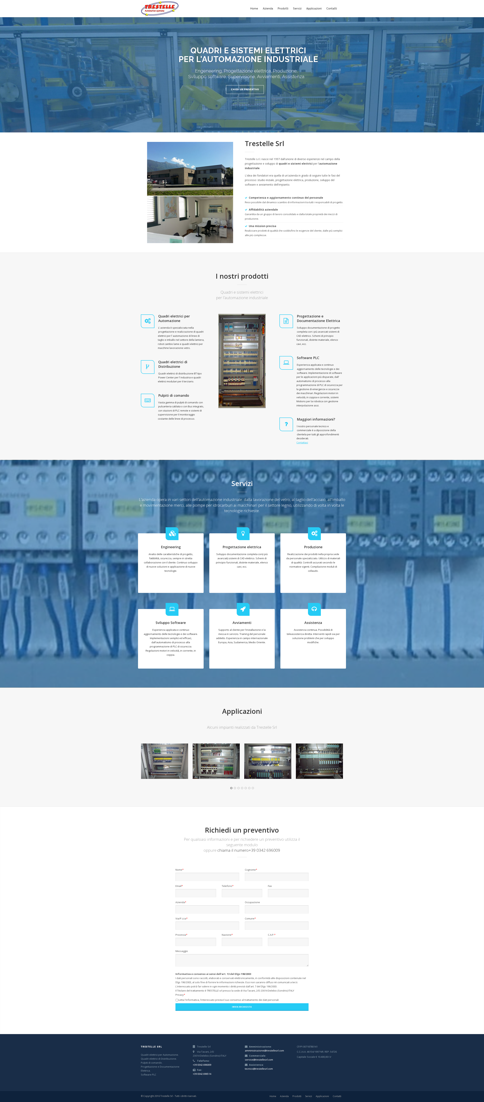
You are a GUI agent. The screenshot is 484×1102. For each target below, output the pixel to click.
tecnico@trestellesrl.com (259, 1068)
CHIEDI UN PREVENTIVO (245, 89)
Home (254, 8)
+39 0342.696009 (202, 1064)
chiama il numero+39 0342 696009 (248, 850)
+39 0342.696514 (202, 1074)
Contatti (331, 8)
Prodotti (283, 8)
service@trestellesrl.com (259, 1059)
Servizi (297, 8)
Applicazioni (314, 8)
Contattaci (302, 442)
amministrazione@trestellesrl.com (264, 1050)
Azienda (268, 8)
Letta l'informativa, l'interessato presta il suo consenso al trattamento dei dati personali (228, 1000)
